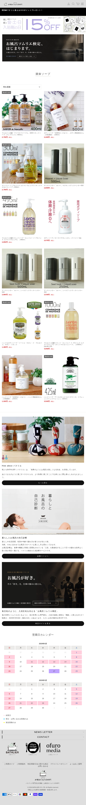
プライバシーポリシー (59, 764)
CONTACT (43, 737)
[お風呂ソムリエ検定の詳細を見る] (43, 47)
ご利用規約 (21, 764)
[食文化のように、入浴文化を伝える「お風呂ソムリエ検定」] (43, 585)
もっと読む (43, 483)
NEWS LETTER (43, 732)
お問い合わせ (43, 766)
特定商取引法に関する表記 (38, 764)
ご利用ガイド (9, 764)
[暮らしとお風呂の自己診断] (43, 512)
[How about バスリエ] (43, 440)
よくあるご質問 (76, 764)
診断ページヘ (43, 556)
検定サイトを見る (43, 623)
